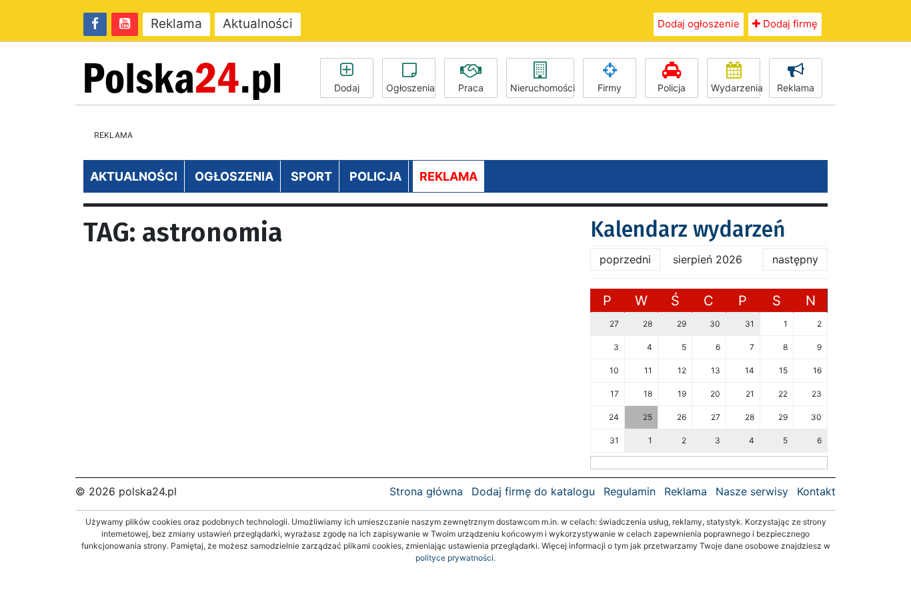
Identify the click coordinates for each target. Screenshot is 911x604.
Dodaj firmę (789, 23)
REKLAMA (448, 176)
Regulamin (630, 491)
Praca (471, 87)
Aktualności (258, 23)
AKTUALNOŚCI (133, 176)
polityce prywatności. (455, 558)
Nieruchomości (542, 87)
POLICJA (375, 176)
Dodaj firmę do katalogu (533, 491)
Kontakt (816, 491)
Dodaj (346, 87)
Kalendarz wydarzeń (688, 229)
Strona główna (426, 491)
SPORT (311, 176)
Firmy (610, 87)
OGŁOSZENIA (234, 176)
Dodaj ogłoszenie (699, 23)
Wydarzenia (735, 87)
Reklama (176, 23)
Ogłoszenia (410, 87)
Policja (672, 87)
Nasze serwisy (752, 491)
